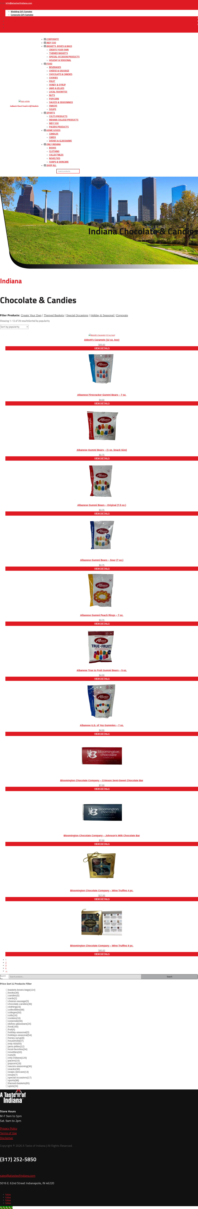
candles (13, 995)
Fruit (52, 81)
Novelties (54, 158)
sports (13, 1080)
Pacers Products (59, 127)
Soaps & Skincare (59, 162)
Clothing (54, 151)
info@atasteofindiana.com (19, 3)
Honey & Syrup (57, 85)
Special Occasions (77, 315)
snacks (14, 1069)
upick (13, 1086)
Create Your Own (59, 49)
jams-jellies (16, 1046)
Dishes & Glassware (60, 141)
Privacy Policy (8, 1128)
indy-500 (15, 1043)
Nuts (52, 95)
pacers (14, 1060)
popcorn (14, 1063)
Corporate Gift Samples (22, 14)
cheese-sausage (18, 1001)
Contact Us (10, 21)
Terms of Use (8, 1133)
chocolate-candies (20, 1004)
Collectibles (56, 155)
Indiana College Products (63, 120)
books (13, 992)
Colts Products (58, 116)
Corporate (52, 39)
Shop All (51, 165)
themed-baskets (19, 1083)
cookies (14, 1018)
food (13, 1026)
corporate (15, 1021)
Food (49, 63)
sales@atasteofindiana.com (17, 1175)
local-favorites (17, 1049)
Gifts (7, 8)
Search (169, 977)
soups (13, 1074)
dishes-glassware (19, 1023)
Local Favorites (58, 92)
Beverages (55, 67)
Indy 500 (51, 42)
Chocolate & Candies (60, 74)
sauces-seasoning (20, 1066)
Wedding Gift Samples (21, 11)
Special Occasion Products (64, 56)
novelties (15, 1052)
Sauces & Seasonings (61, 102)
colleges (14, 1012)
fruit (11, 1029)
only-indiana (17, 1057)
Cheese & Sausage (59, 71)
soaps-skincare (18, 1072)
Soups (52, 109)
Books (52, 148)
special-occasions (20, 1077)
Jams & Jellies (56, 88)
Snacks (53, 106)
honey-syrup (16, 1038)
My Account (11, 24)
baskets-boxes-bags (21, 990)
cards (12, 998)
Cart (7, 27)
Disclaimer (6, 1138)
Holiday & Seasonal (60, 60)
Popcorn (54, 99)
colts (12, 1015)
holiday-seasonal (18, 1032)
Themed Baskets (58, 53)
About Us (9, 18)
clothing (14, 1007)
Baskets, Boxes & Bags (59, 46)
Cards (52, 137)
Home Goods (53, 130)
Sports (50, 113)
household (16, 1040)
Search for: (3, 976)
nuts (12, 1055)
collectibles (16, 1009)
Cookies (53, 78)
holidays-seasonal (20, 1035)
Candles (53, 134)
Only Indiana (53, 144)
